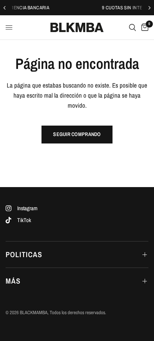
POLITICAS (24, 254)
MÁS (13, 281)
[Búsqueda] (132, 27)
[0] (143, 27)
